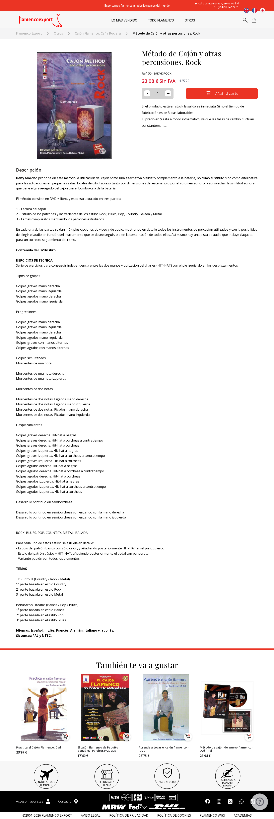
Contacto (65, 801)
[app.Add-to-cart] (65, 737)
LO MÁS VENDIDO (124, 20)
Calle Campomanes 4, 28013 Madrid (218, 3)
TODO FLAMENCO (161, 20)
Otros (58, 33)
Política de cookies (174, 815)
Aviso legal (90, 815)
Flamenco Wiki (212, 815)
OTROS (190, 20)
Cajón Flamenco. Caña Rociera (98, 33)
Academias (243, 815)
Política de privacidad (128, 815)
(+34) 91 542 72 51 (228, 7)
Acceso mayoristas (30, 801)
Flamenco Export (29, 33)
